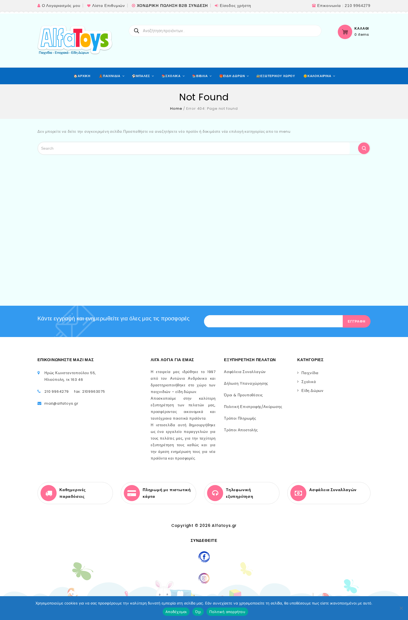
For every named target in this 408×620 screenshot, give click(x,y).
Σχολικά (308, 381)
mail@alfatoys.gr (61, 403)
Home (176, 108)
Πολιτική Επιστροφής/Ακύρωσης (253, 406)
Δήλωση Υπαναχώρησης (246, 383)
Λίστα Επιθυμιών (108, 5)
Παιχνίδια (310, 373)
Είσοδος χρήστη (235, 5)
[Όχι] (401, 608)
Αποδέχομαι (176, 611)
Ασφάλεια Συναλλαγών (245, 371)
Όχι (198, 611)
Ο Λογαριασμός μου (61, 5)
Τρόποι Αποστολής (241, 430)
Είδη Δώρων (312, 390)
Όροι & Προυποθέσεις (243, 395)
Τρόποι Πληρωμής (240, 418)
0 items (361, 34)
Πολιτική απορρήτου (227, 611)
